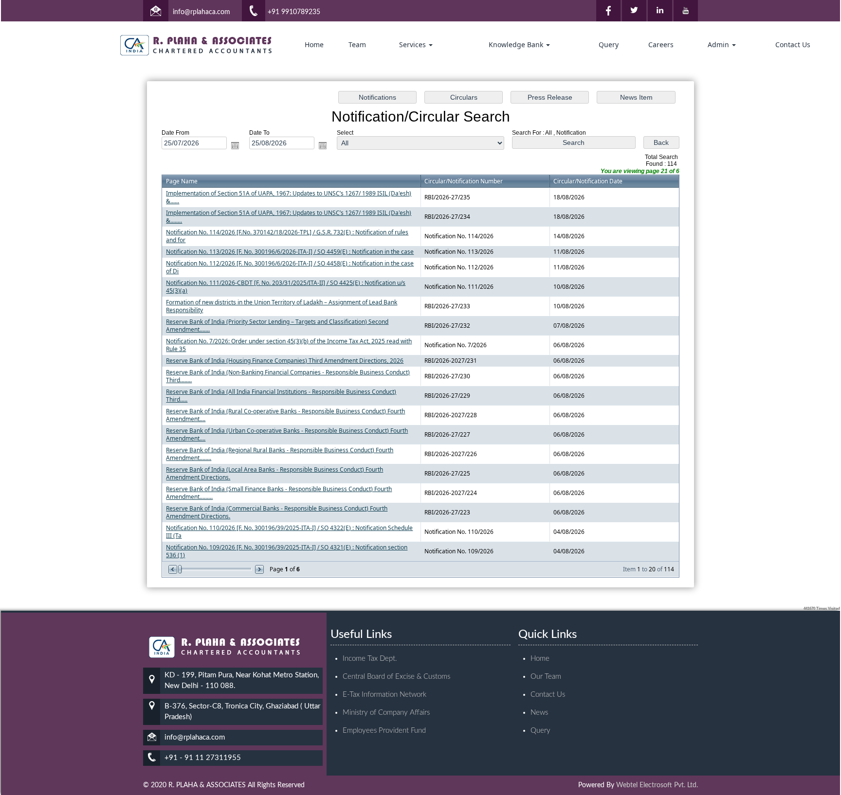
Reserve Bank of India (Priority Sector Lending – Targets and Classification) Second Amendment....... (277, 326)
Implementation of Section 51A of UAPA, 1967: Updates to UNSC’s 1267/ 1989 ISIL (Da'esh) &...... (288, 197)
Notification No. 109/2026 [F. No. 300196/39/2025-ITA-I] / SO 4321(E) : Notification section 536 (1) (286, 551)
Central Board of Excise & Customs (396, 676)
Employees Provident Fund (384, 730)
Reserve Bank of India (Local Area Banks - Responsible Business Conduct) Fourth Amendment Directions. (274, 473)
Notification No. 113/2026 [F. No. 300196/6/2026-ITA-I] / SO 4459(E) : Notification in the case (290, 251)
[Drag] (180, 569)
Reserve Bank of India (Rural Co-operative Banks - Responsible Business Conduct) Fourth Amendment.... (285, 415)
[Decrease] (173, 569)
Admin (719, 44)
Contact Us (792, 44)
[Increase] (259, 569)
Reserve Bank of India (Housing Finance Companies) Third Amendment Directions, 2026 (284, 360)
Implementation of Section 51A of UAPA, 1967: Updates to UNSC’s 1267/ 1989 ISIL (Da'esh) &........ (288, 217)
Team (357, 44)
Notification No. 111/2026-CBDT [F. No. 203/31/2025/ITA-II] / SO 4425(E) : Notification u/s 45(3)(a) (285, 287)
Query (609, 44)
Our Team (545, 676)
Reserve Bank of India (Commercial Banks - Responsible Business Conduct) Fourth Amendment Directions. (276, 512)
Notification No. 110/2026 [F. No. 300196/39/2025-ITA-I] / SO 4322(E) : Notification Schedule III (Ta (289, 532)
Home (314, 44)
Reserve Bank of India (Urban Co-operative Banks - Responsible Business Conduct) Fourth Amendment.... (287, 434)
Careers (661, 44)
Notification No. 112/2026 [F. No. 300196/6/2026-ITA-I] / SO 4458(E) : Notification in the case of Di (290, 267)
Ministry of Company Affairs (386, 712)
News (539, 712)
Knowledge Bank (517, 44)
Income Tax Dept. (370, 658)
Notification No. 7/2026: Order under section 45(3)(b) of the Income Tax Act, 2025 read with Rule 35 (289, 345)
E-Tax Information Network (384, 694)
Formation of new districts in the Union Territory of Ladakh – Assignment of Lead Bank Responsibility (281, 306)
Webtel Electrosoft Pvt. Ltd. (657, 785)
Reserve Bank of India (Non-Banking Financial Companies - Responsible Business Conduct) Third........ (288, 376)
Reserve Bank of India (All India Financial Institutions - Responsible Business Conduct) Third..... (281, 396)
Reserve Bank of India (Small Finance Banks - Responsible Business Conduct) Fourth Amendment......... (279, 493)
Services (413, 44)
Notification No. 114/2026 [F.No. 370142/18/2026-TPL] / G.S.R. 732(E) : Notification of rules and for (287, 236)
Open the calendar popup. (235, 145)
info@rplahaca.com (201, 12)
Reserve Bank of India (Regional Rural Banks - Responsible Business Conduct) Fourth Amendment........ (279, 454)
